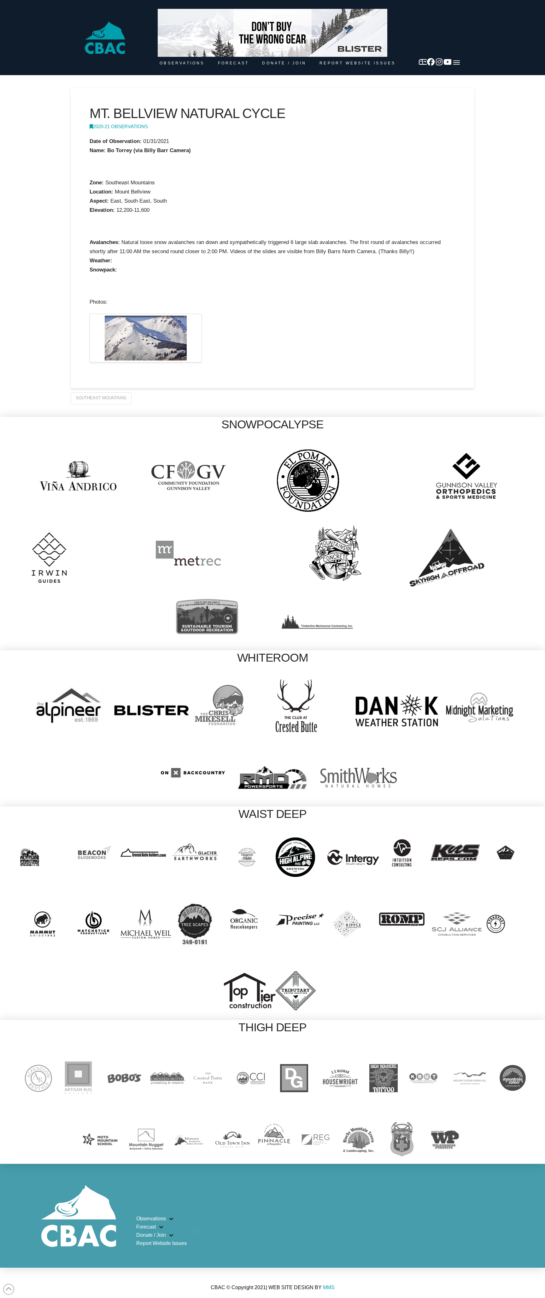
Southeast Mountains (101, 398)
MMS (329, 1287)
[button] (456, 62)
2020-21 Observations (120, 126)
